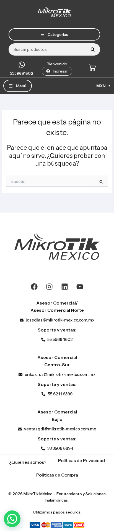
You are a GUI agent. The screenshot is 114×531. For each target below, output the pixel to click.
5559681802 (21, 73)
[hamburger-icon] (54, 34)
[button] (12, 518)
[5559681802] (21, 64)
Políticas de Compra (57, 475)
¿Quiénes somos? (27, 462)
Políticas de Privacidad (81, 460)
